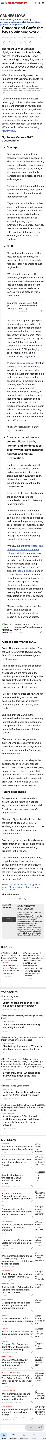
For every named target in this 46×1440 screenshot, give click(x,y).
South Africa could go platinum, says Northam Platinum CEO (17, 1275)
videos (26, 19)
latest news (6, 19)
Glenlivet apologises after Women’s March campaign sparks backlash (22, 1048)
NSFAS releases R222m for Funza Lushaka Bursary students (17, 1319)
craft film (12, 889)
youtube (4, 24)
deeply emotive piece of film (24, 363)
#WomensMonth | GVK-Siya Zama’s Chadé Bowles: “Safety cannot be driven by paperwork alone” (16, 1379)
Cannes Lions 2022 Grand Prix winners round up (28, 305)
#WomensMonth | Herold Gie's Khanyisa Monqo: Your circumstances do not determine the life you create (17, 1260)
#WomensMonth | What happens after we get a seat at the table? (21, 1074)
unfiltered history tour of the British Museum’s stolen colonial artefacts (25, 549)
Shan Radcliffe (6, 1267)
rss (27, 24)
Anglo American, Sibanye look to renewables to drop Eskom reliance (17, 1412)
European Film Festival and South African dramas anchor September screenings (15, 1347)
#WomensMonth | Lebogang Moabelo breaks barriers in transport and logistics (15, 1396)
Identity (23, 884)
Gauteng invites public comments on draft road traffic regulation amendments (16, 1212)
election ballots (24, 331)
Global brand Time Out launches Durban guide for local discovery (17, 1332)
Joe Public (6, 962)
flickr (12, 24)
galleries (17, 19)
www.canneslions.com (11, 22)
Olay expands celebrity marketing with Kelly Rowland (21, 1026)
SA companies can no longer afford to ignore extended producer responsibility (15, 1305)
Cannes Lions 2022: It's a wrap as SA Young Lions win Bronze (28, 627)
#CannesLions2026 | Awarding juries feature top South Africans (33, 972)
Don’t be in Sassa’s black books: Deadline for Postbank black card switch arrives (17, 1290)
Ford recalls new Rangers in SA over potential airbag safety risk (17, 1147)
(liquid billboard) (25, 570)
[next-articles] (43, 956)
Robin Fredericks (6, 1402)
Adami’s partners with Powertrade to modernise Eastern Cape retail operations (16, 1196)
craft (30, 884)
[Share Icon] (41, 311)
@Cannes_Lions (32, 22)
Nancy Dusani (6, 1368)
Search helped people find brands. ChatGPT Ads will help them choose (12, 1179)
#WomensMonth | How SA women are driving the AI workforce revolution (14, 1362)
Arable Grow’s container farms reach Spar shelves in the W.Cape (16, 1162)
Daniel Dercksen (6, 1353)
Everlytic (16, 1009)
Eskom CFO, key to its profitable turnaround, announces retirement (17, 1227)
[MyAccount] (43, 3)
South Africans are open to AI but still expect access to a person (20, 1004)
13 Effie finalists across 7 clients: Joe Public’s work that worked (11, 969)
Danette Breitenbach (28, 37)
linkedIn (20, 24)
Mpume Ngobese (17, 887)
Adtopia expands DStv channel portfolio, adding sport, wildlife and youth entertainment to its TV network (21, 1120)
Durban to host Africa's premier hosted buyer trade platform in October (16, 1243)
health (16, 884)
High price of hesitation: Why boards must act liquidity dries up (22, 1093)
